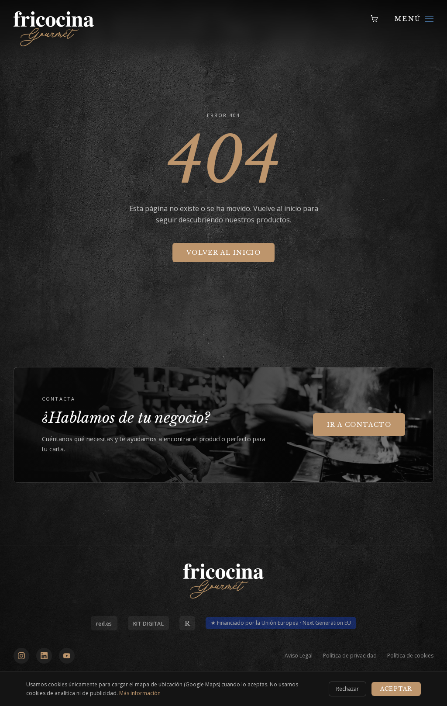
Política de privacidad (350, 655)
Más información (140, 693)
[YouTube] (67, 656)
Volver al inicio (223, 252)
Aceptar (396, 688)
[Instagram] (21, 656)
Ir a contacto (359, 425)
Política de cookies (410, 655)
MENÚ (408, 19)
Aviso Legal (299, 655)
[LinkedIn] (44, 656)
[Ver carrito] (374, 19)
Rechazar (347, 688)
